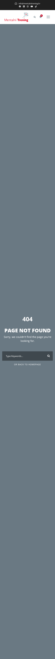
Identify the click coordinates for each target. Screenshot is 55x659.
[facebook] (20, 6)
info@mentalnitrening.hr (29, 3)
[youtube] (32, 6)
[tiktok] (36, 6)
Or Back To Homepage (27, 364)
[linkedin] (24, 6)
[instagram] (27, 6)
